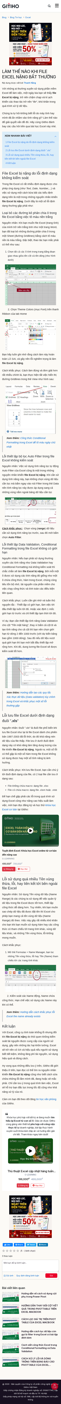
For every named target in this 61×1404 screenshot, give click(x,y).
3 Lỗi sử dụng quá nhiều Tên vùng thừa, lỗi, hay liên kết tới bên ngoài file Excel (29, 157)
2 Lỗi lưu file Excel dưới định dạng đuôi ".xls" (28, 150)
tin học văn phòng (46, 1099)
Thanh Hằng (30, 83)
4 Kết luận (11, 163)
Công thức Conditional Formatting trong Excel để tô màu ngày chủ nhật (31, 442)
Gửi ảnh (9, 1275)
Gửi (51, 1275)
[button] (55, 136)
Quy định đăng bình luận (27, 1275)
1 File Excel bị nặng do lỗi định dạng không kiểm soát (29, 144)
